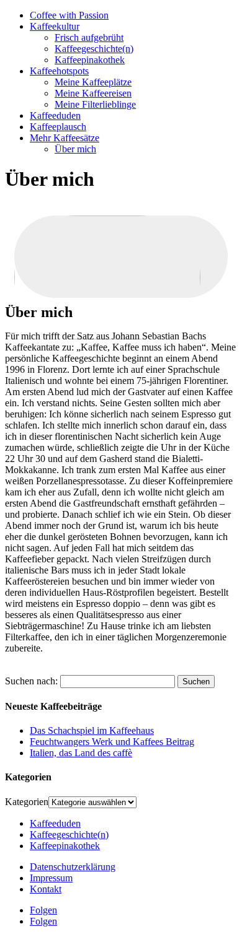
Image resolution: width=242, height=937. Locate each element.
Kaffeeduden (55, 115)
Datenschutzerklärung (72, 866)
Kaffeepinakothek (90, 59)
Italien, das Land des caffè (81, 752)
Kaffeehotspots (59, 71)
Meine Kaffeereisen (93, 93)
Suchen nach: (31, 681)
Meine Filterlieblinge (95, 104)
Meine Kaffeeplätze (93, 82)
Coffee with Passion (69, 15)
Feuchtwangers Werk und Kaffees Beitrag (112, 741)
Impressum (51, 878)
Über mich (75, 149)
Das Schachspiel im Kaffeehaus (92, 730)
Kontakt (45, 889)
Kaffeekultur (54, 26)
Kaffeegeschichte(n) (94, 48)
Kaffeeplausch (58, 126)
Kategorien (26, 801)
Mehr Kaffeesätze (64, 138)
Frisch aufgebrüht (89, 37)
